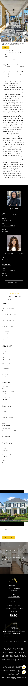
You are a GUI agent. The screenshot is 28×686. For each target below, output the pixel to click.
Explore (7, 537)
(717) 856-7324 (6, 220)
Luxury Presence (14, 633)
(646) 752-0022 (6, 265)
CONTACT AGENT (13, 282)
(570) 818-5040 (14, 590)
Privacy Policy (21, 641)
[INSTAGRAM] (16, 623)
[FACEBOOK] (12, 623)
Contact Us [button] (8, 565)
